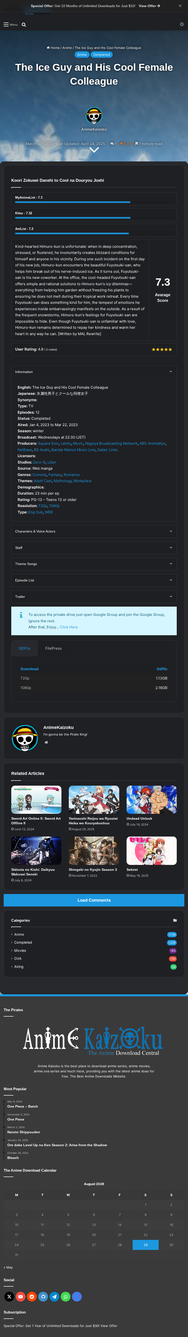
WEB (49, 512)
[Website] (46, 742)
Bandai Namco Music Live (73, 449)
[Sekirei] (152, 851)
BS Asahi (41, 449)
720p (42, 505)
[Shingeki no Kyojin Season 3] (94, 851)
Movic (78, 443)
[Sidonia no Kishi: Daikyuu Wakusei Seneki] (36, 851)
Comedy (39, 474)
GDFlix (24, 648)
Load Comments (94, 900)
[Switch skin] (181, 24)
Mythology (62, 480)
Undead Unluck (139, 818)
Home (55, 48)
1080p (54, 505)
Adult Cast (43, 480)
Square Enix (48, 443)
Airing (19, 966)
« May (8, 1267)
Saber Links (107, 449)
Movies (20, 950)
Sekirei (132, 870)
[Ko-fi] (77, 1297)
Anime (67, 48)
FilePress (53, 648)
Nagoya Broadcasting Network (111, 443)
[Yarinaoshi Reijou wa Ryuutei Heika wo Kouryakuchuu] (94, 800)
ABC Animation (152, 443)
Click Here (69, 627)
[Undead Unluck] (152, 800)
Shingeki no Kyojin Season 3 (93, 870)
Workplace (82, 480)
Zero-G (39, 462)
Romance (72, 474)
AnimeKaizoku (94, 129)
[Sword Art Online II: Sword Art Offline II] (36, 800)
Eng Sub (35, 512)
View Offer (148, 6)
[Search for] (23, 24)
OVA (18, 958)
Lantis (66, 443)
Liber (51, 462)
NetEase (25, 449)
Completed (101, 55)
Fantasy (55, 474)
